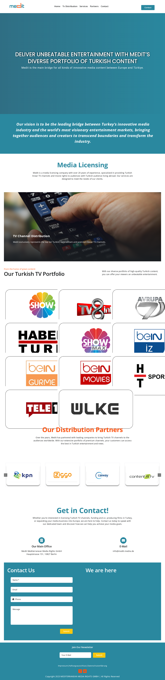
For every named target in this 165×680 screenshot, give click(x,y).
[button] (5, 475)
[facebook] (80, 671)
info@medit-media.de (123, 551)
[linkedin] (85, 671)
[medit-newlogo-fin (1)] (17, 3)
